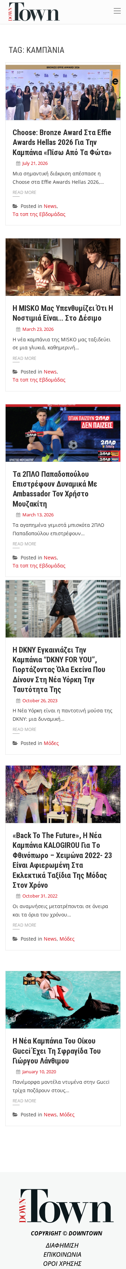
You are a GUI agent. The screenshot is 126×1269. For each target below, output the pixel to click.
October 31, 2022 (39, 896)
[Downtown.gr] (34, 11)
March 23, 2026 (38, 329)
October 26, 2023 (39, 700)
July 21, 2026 (35, 163)
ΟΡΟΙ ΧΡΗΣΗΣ (62, 1263)
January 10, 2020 (39, 1071)
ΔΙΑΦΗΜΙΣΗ (62, 1245)
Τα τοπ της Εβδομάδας (39, 214)
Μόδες (51, 743)
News (50, 206)
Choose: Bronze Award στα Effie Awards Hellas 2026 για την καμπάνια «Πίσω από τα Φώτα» (62, 142)
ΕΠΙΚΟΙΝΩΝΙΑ (62, 1254)
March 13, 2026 (38, 514)
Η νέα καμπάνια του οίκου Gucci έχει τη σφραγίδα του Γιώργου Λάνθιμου (57, 1051)
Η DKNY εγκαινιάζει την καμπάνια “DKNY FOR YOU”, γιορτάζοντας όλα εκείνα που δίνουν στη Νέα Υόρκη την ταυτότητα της (59, 670)
